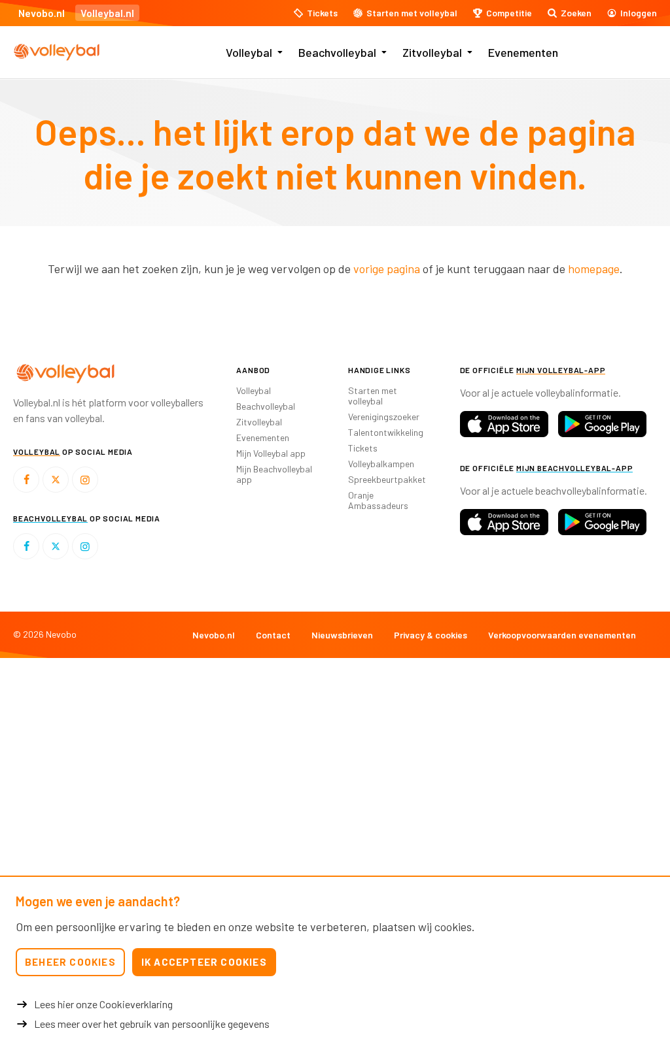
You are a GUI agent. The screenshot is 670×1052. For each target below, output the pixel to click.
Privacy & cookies (430, 634)
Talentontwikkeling (385, 432)
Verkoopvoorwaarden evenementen (562, 634)
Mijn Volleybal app (271, 453)
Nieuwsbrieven (342, 634)
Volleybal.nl (107, 13)
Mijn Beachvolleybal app (274, 474)
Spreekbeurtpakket (387, 479)
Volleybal (249, 52)
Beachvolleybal (337, 52)
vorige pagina (386, 268)
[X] (56, 480)
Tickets (363, 447)
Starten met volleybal (372, 395)
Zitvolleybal (432, 52)
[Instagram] (85, 480)
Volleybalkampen (381, 463)
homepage (594, 268)
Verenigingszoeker (383, 416)
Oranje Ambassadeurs (378, 500)
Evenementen (523, 52)
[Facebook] (26, 480)
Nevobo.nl (41, 13)
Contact (273, 634)
